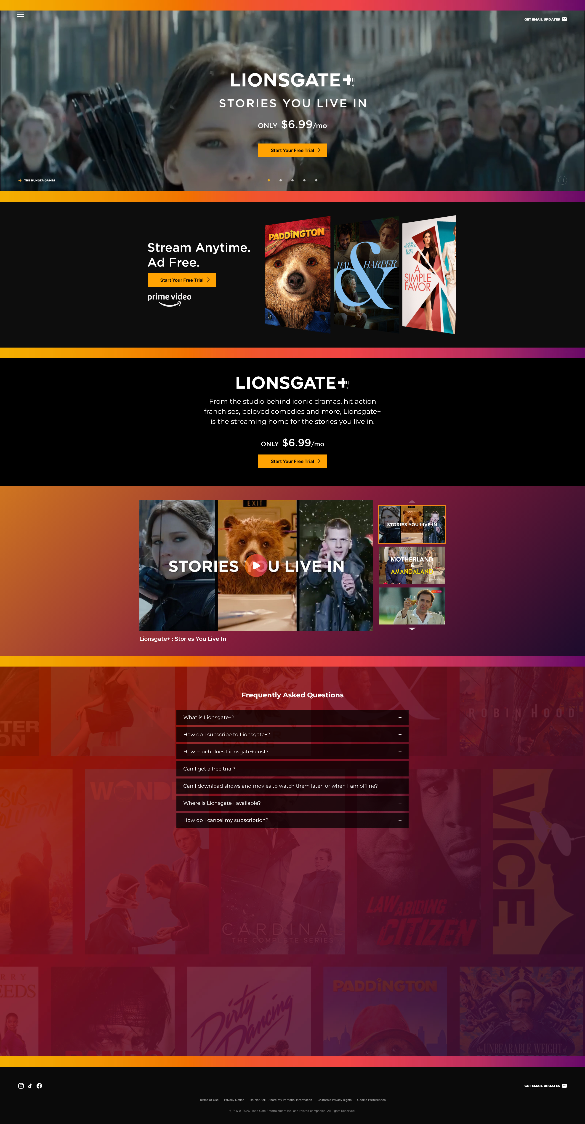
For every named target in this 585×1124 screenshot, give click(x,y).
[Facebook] (39, 1086)
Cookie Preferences (371, 1100)
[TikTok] (30, 1086)
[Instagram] (21, 1086)
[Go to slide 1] (269, 180)
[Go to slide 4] (304, 180)
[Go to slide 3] (292, 180)
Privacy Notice (234, 1100)
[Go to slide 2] (280, 180)
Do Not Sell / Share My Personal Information (281, 1100)
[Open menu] (22, 14)
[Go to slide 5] (316, 180)
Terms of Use (209, 1100)
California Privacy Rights (335, 1100)
